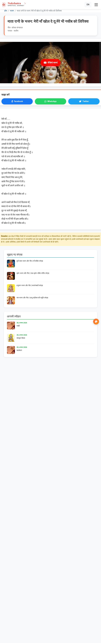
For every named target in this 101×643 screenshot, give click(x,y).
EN (88, 4)
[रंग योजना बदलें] (96, 321)
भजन (12, 10)
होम (5, 10)
